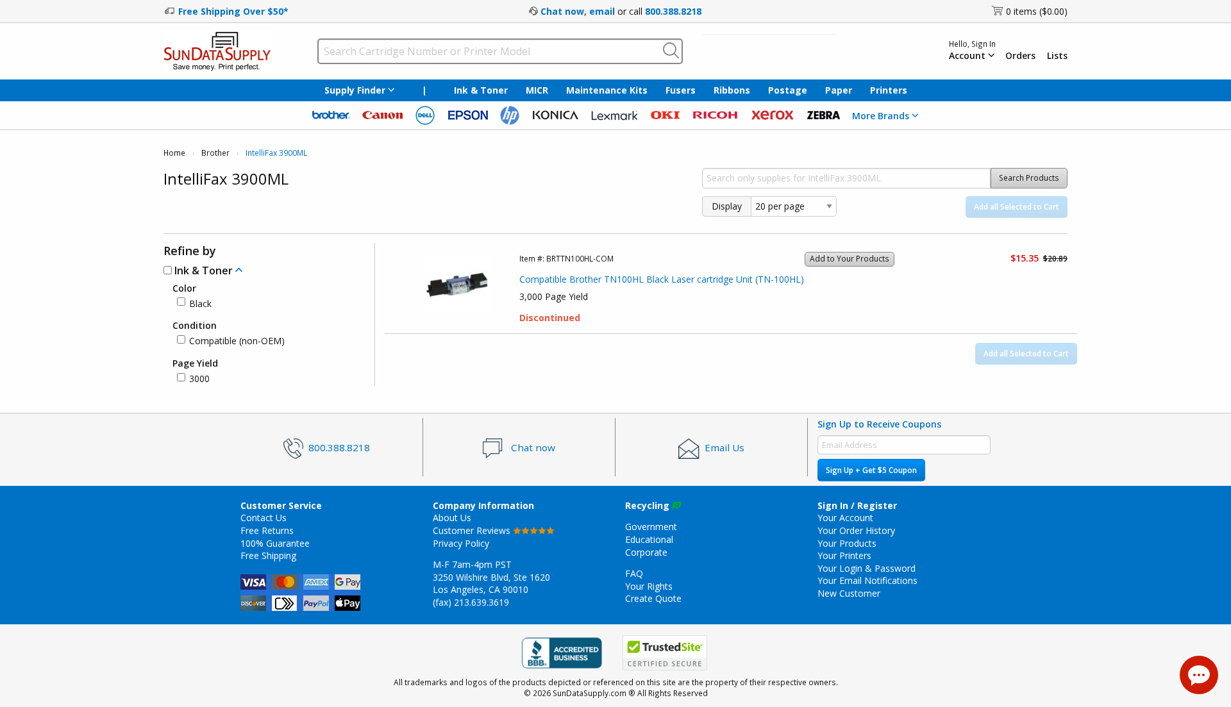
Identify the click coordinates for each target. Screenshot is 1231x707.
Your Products (846, 543)
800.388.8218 (673, 11)
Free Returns (267, 530)
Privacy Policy (461, 543)
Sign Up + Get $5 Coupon (871, 470)
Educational (649, 539)
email (602, 11)
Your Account (845, 518)
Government (651, 526)
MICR (537, 90)
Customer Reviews (473, 530)
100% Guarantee (275, 543)
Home (174, 152)
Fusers (681, 90)
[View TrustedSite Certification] (665, 653)
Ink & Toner (481, 90)
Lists (1057, 55)
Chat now (562, 11)
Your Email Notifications (867, 580)
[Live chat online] (1199, 675)
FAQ (634, 573)
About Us (452, 518)
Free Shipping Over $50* (233, 11)
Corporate (646, 552)
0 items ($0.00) (1037, 11)
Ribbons (732, 90)
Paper (838, 90)
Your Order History (856, 530)
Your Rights (649, 586)
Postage (787, 90)
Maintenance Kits (607, 90)
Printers (888, 90)
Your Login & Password (866, 568)
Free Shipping (268, 555)
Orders (1020, 55)
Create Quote (653, 598)
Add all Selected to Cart (1016, 206)
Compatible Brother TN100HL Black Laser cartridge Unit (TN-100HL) (661, 279)
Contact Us (263, 518)
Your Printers (844, 555)
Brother (215, 152)
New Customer (848, 593)
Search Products (1029, 177)
